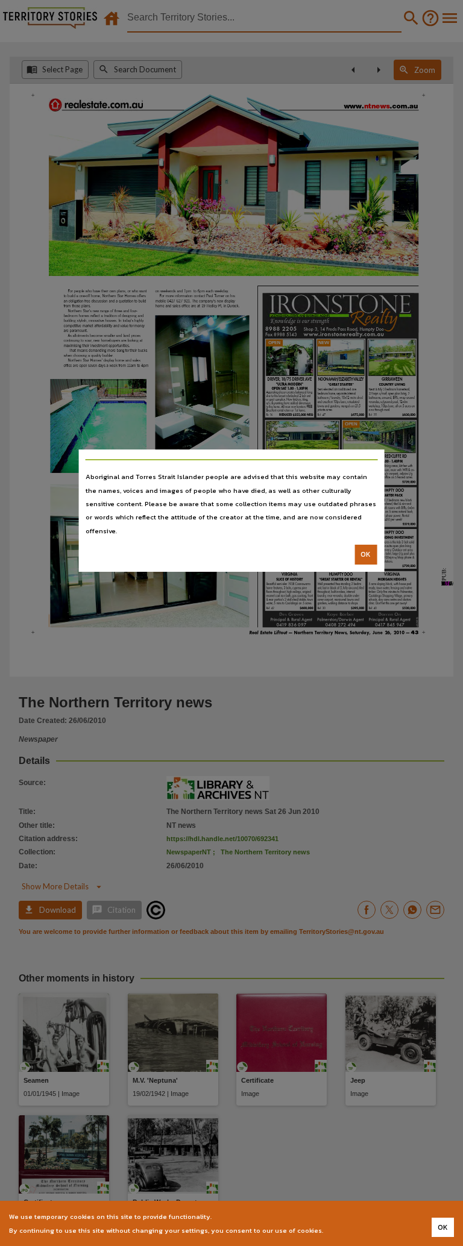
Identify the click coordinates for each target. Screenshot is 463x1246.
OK (366, 554)
